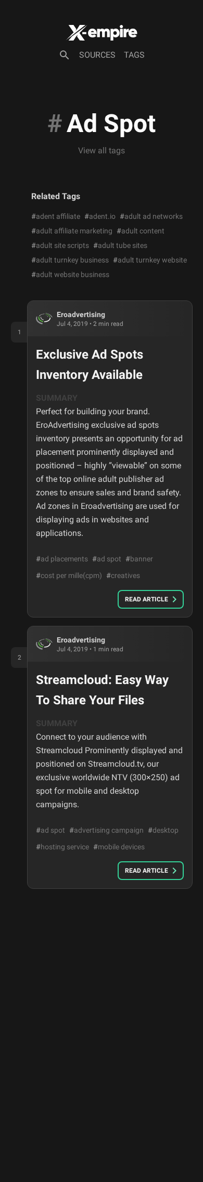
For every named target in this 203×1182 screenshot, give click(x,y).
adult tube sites (120, 245)
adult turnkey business (70, 260)
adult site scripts (60, 245)
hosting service (62, 847)
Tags (134, 55)
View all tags (101, 150)
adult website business (70, 274)
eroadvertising (81, 314)
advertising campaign (106, 830)
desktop (163, 830)
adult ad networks (151, 216)
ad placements (62, 559)
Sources (97, 55)
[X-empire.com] (101, 33)
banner (139, 559)
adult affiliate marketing (71, 231)
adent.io (100, 216)
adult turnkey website (150, 260)
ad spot (106, 559)
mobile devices (119, 847)
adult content (140, 231)
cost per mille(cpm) (69, 575)
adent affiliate (55, 216)
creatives (123, 575)
